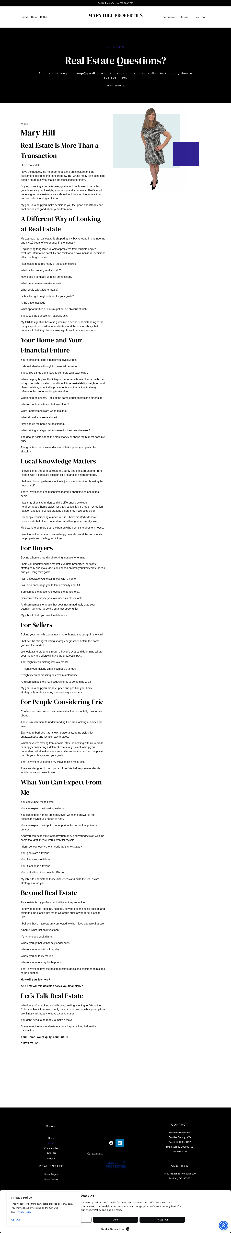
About (25, 17)
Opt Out (15, 1219)
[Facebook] (111, 1143)
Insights (184, 17)
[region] (44, 1209)
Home (34, 17)
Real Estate (200, 17)
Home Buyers (51, 1174)
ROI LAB (44, 17)
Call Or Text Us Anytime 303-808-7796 (115, 3)
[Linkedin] (120, 1143)
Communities (169, 17)
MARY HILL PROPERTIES (115, 15)
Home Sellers (51, 1179)
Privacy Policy (23, 1212)
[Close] (78, 1195)
